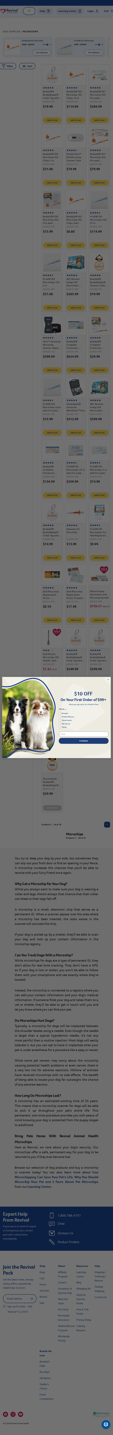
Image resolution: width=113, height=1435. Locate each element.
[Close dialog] (108, 680)
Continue (83, 740)
